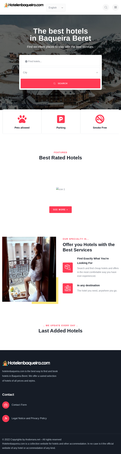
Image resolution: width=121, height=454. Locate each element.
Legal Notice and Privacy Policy (29, 418)
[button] (118, 125)
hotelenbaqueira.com (13, 371)
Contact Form (19, 404)
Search (62, 83)
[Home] (23, 5)
